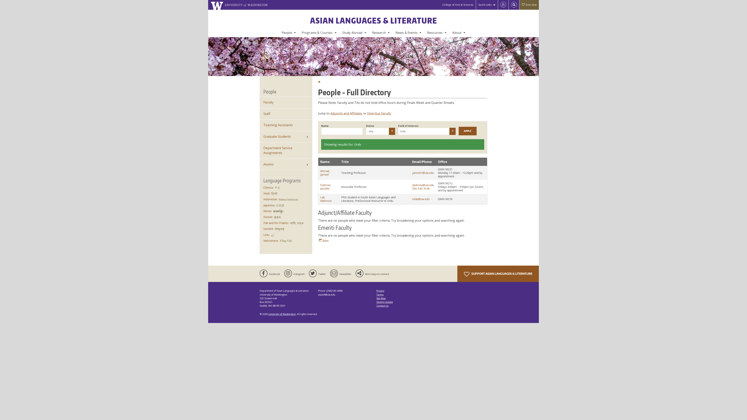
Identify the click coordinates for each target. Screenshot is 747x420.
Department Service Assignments (277, 150)
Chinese (268, 187)
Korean (268, 217)
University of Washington (282, 314)
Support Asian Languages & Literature (501, 273)
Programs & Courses (317, 33)
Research (379, 33)
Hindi (266, 193)
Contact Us (382, 305)
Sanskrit (268, 229)
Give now (531, 4)
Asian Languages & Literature (373, 20)
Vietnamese (270, 240)
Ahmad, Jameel (325, 172)
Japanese (269, 205)
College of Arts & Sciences (457, 4)
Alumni (268, 164)
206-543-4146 (421, 188)
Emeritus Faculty (379, 113)
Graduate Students (277, 136)
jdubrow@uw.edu (423, 185)
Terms (379, 294)
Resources (435, 33)
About (456, 33)
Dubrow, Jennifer (325, 186)
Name (325, 126)
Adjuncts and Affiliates (346, 113)
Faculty (268, 102)
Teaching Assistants (278, 125)
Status (370, 126)
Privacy (380, 290)
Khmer (267, 211)
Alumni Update (384, 302)
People (287, 33)
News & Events (406, 33)
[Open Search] (514, 5)
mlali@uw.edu (421, 199)
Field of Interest (408, 126)
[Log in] (503, 5)
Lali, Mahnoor (326, 199)
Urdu (266, 235)
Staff (266, 114)
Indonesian (270, 199)
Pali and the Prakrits (275, 223)
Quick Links (485, 4)
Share (325, 240)
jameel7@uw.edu (423, 173)
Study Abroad (352, 33)
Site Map (381, 298)
